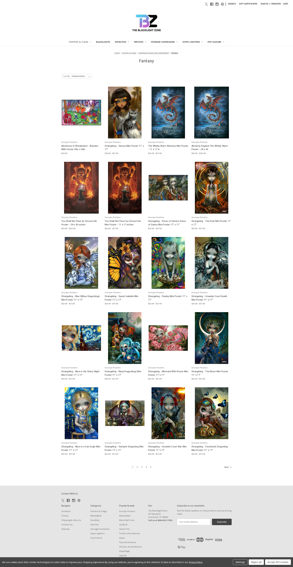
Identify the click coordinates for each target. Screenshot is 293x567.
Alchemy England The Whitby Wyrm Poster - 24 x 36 (210, 148)
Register (276, 3)
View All (122, 555)
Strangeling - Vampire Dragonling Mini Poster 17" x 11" (124, 448)
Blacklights (103, 41)
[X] (206, 4)
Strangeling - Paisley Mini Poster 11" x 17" (167, 298)
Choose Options (125, 115)
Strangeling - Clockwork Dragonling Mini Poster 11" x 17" (210, 448)
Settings (240, 562)
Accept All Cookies (278, 562)
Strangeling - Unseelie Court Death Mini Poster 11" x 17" (209, 298)
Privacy (65, 515)
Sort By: (66, 76)
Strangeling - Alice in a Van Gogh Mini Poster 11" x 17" (80, 448)
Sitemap (65, 529)
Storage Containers (163, 41)
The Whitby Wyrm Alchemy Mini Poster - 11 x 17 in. (168, 148)
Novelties (120, 41)
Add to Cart (81, 115)
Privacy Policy (195, 562)
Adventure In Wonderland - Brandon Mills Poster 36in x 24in (79, 148)
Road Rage (124, 551)
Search (232, 3)
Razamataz (124, 515)
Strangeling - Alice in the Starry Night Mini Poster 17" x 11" (80, 373)
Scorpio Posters (127, 511)
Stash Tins (124, 529)
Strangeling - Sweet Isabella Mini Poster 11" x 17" (121, 298)
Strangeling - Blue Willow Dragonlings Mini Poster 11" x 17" (80, 298)
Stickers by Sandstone (130, 546)
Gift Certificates (248, 3)
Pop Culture (214, 41)
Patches (138, 41)
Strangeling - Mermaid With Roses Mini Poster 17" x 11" (168, 373)
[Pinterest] (222, 4)
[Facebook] (211, 4)
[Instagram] (217, 4)
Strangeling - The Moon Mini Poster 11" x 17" (210, 373)
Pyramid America (127, 542)
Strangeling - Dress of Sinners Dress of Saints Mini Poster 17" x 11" (167, 223)
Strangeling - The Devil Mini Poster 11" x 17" (211, 223)
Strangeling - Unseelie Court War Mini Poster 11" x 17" (167, 448)
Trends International (129, 533)
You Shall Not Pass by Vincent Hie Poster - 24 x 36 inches (79, 223)
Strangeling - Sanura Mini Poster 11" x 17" (124, 148)
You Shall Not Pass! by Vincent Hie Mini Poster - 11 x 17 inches (123, 223)
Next (226, 467)
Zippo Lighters (191, 41)
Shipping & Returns (71, 520)
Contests (66, 511)
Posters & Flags (78, 41)
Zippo (122, 538)
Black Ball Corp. (127, 520)
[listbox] (81, 76)
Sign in (264, 3)
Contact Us (67, 524)
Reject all (256, 562)
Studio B (123, 524)
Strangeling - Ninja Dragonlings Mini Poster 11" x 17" (123, 373)
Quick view (81, 110)
